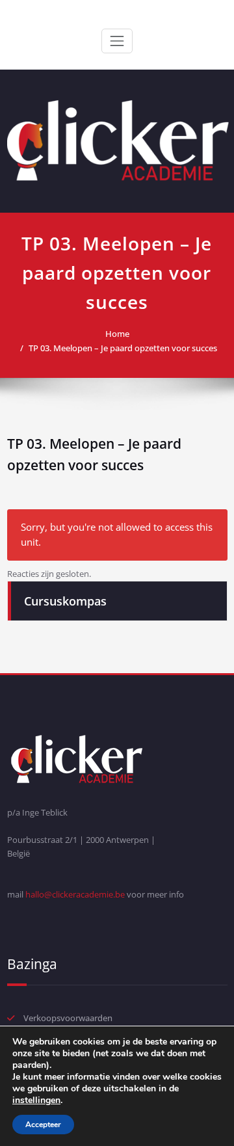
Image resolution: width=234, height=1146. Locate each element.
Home (117, 334)
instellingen (36, 1100)
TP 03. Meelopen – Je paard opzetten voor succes (123, 348)
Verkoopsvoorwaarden (67, 1018)
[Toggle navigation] (117, 41)
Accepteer (43, 1124)
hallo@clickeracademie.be (75, 894)
